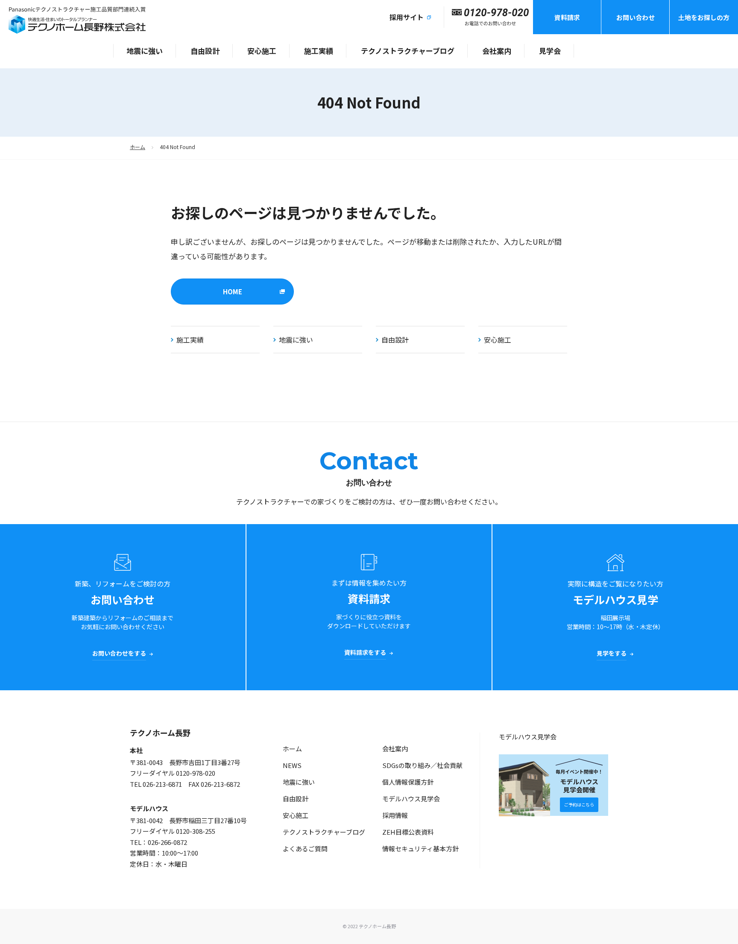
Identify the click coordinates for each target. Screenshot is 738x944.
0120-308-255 (195, 831)
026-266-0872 (167, 842)
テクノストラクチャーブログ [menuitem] (324, 831)
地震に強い (144, 50)
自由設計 (205, 50)
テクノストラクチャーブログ (407, 50)
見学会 (550, 50)
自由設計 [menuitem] (295, 798)
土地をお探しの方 (703, 17)
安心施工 (261, 50)
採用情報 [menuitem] (395, 815)
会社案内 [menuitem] (395, 748)
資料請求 (567, 17)
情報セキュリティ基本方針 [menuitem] (420, 848)
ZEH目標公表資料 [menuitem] (408, 831)
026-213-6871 (162, 784)
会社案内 (496, 50)
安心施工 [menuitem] (295, 815)
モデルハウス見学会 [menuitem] (411, 798)
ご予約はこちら (579, 804)
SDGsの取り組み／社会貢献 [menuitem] (422, 765)
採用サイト (407, 17)
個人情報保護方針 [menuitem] (407, 781)
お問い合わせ (635, 17)
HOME (232, 291)
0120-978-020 (195, 772)
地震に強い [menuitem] (299, 781)
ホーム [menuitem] (292, 748)
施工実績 (318, 50)
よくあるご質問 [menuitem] (305, 848)
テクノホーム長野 (160, 732)
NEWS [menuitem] (292, 765)
